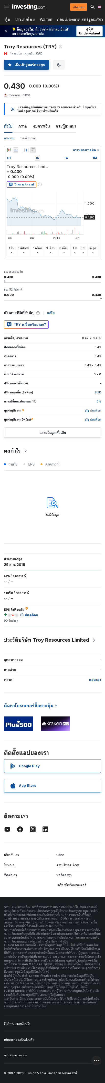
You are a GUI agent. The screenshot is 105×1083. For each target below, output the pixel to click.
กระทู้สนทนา (66, 126)
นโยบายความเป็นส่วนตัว (19, 1039)
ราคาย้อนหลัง (28, 138)
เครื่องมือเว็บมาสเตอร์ (71, 885)
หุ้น (7, 19)
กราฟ (22, 126)
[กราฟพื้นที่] (15, 150)
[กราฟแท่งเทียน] (8, 150)
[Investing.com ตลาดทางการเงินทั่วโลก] (28, 7)
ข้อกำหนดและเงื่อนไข (17, 1024)
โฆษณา (9, 865)
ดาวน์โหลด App (67, 865)
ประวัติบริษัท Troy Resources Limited (46, 640)
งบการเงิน (41, 126)
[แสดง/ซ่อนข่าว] (33, 150)
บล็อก (60, 855)
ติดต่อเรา (10, 875)
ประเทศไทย (25, 19)
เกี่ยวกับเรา (11, 855)
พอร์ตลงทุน (64, 875)
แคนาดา (95, 680)
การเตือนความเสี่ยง (16, 1055)
